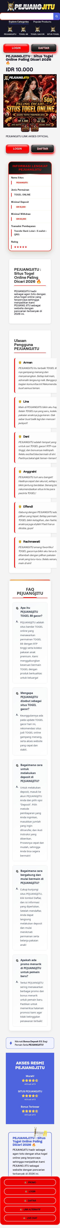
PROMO (32, 1181)
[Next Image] (54, 101)
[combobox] (27, 16)
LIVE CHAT (32, 1218)
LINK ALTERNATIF (32, 1209)
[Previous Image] (6, 101)
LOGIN (16, 48)
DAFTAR (43, 48)
